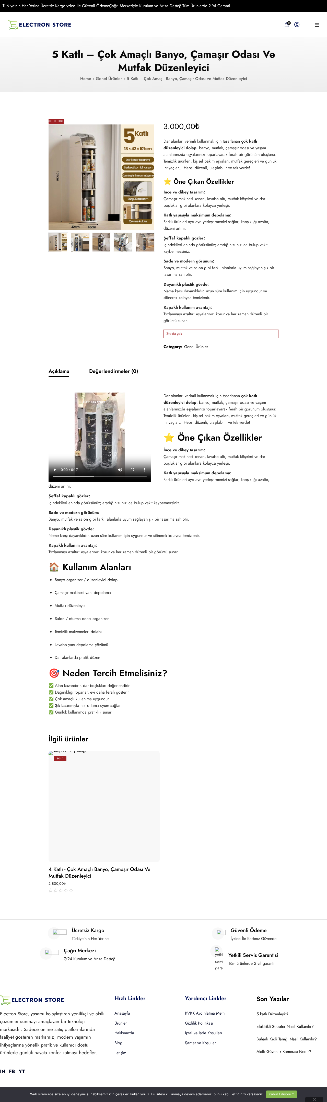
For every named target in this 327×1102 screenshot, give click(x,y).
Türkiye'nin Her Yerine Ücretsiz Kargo (34, 6)
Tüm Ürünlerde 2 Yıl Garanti (206, 6)
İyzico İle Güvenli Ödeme (87, 6)
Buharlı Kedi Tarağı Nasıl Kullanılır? (286, 1039)
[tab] (59, 371)
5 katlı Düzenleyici (272, 1014)
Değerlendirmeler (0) (113, 371)
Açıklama (59, 371)
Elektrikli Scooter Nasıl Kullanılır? (285, 1026)
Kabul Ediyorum (281, 1094)
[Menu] (317, 25)
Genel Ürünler (109, 79)
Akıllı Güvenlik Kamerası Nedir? (283, 1051)
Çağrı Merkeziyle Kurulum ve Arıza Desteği (145, 6)
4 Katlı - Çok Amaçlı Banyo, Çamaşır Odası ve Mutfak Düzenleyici (99, 872)
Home (85, 79)
